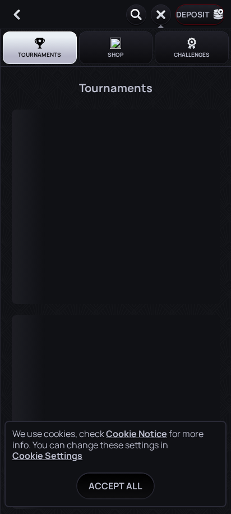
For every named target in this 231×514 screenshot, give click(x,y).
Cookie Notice (136, 434)
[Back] (17, 14)
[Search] (136, 14)
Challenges (192, 54)
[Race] (161, 14)
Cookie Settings (47, 456)
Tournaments (39, 54)
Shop (115, 54)
